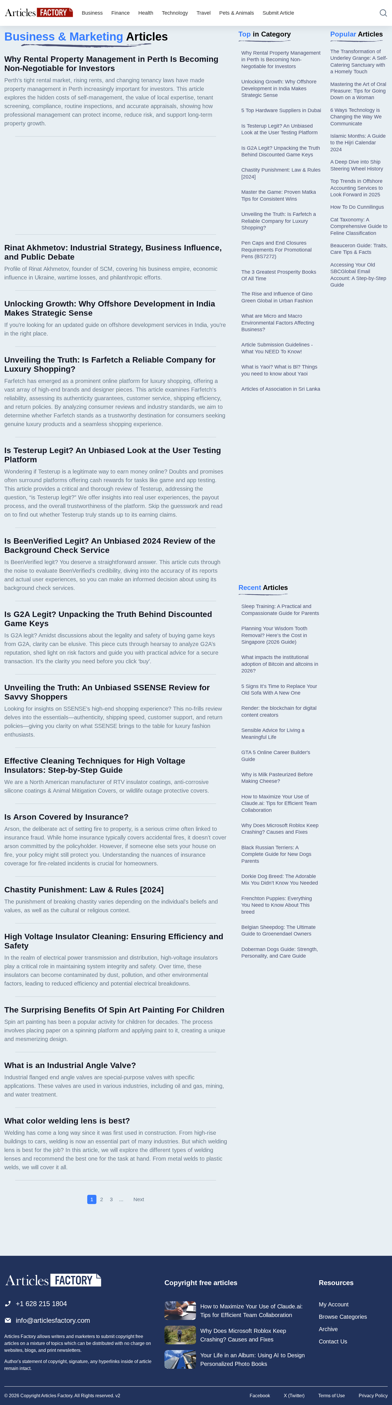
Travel (204, 13)
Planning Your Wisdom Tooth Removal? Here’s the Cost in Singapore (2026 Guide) (274, 635)
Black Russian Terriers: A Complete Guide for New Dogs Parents (276, 854)
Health (145, 13)
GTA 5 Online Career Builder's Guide (275, 756)
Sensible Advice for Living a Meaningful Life (272, 733)
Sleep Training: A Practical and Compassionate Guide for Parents (280, 609)
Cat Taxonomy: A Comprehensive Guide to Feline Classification (358, 226)
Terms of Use (331, 1395)
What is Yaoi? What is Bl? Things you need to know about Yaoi (279, 370)
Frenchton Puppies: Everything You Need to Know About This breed (276, 905)
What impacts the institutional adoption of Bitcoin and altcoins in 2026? (279, 664)
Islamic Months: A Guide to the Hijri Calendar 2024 (358, 142)
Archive (328, 1329)
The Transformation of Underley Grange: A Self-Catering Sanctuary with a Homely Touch (358, 61)
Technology (175, 13)
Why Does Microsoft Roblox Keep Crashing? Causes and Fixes (280, 829)
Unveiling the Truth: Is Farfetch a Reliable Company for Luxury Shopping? (278, 221)
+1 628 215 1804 (41, 1304)
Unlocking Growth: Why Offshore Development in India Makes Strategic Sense (279, 88)
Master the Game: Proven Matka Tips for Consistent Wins (278, 195)
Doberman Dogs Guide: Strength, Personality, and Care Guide (279, 952)
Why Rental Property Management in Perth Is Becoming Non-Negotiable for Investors (281, 59)
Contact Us (333, 1341)
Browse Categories (343, 1317)
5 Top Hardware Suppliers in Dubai (281, 110)
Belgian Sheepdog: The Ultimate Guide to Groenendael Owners (278, 930)
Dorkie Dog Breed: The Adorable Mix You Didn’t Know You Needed (279, 879)
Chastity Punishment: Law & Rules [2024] (281, 173)
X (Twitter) (294, 1395)
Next (138, 1199)
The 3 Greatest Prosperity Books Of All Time (278, 275)
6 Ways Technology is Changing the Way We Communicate (356, 116)
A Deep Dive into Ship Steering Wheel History (356, 165)
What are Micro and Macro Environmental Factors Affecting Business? (277, 322)
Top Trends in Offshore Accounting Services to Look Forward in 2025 (356, 188)
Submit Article (278, 13)
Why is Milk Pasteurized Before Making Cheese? (277, 778)
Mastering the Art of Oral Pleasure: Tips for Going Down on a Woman (358, 91)
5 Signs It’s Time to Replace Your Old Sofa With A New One (279, 689)
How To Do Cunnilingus (357, 207)
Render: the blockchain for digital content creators (279, 711)
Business (92, 13)
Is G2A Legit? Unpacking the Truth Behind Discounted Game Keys (280, 151)
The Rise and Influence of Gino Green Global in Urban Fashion (277, 297)
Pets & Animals (236, 13)
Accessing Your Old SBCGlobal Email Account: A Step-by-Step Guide (358, 275)
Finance (120, 13)
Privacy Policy (373, 1395)
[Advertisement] (115, 185)
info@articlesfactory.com (53, 1320)
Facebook (260, 1395)
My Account (334, 1304)
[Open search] (383, 13)
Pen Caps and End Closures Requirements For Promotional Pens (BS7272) (276, 249)
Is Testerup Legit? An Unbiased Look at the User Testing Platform (279, 129)
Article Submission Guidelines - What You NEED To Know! (277, 348)
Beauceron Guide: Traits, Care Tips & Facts (358, 249)
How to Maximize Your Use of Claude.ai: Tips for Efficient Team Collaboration (279, 803)
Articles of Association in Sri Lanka (280, 389)
